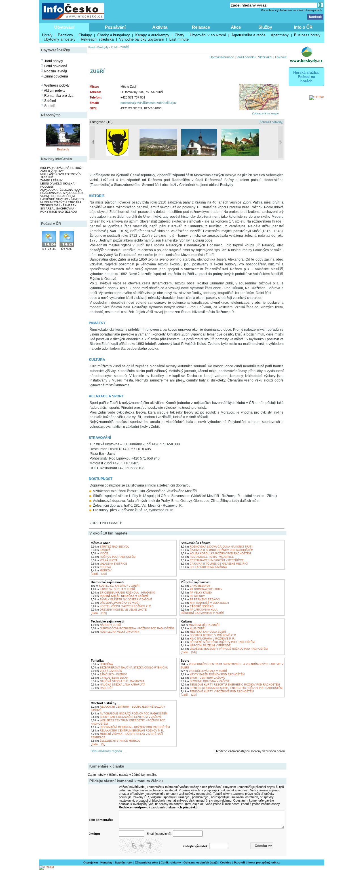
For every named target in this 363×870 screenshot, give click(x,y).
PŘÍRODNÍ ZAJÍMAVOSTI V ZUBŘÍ (202, 613)
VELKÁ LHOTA (104, 560)
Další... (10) (99, 574)
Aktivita (159, 27)
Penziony (65, 35)
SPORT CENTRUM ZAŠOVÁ (203, 677)
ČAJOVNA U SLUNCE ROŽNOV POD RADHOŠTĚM (217, 550)
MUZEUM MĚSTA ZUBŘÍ (200, 625)
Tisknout (280, 57)
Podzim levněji (55, 71)
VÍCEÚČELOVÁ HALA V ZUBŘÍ (204, 671)
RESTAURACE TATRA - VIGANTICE (207, 556)
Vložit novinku (246, 57)
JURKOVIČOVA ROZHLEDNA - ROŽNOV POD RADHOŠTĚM (132, 628)
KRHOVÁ (101, 567)
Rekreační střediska (97, 39)
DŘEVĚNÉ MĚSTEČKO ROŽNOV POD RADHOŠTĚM (218, 642)
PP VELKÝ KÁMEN (196, 592)
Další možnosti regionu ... (107, 751)
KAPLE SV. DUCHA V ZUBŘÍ (113, 589)
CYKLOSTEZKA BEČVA (109, 677)
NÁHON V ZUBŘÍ (106, 625)
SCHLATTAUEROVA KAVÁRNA (204, 567)
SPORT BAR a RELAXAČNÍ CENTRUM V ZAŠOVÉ (126, 717)
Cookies (225, 862)
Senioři (49, 106)
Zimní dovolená (56, 76)
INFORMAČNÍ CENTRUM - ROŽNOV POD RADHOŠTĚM (130, 727)
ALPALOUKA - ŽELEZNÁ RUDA (61, 189)
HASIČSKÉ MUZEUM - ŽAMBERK (62, 199)
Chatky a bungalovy (113, 35)
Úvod (91, 47)
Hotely (47, 35)
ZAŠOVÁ (100, 550)
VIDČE (99, 553)
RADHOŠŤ (102, 688)
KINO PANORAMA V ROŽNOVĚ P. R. (208, 638)
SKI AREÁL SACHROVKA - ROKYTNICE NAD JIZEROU (58, 210)
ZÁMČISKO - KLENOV (109, 674)
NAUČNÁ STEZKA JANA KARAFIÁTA (118, 684)
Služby (265, 27)
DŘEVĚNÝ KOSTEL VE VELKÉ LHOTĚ (119, 609)
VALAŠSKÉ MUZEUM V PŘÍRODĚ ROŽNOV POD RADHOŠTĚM (224, 648)
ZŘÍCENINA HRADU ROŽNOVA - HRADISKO (123, 592)
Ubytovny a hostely (59, 39)
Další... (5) (98, 744)
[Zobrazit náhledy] (271, 122)
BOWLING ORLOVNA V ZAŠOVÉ (205, 681)
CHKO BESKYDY (195, 585)
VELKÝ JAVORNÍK (106, 671)
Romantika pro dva (58, 96)
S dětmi (50, 101)
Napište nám (123, 862)
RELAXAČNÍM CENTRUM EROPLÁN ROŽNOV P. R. (127, 730)
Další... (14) (189, 652)
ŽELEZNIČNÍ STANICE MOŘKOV (115, 740)
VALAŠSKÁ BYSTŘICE (109, 563)
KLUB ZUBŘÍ (193, 628)
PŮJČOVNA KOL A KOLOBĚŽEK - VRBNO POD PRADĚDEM (62, 194)
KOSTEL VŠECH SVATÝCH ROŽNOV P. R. (121, 606)
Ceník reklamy (171, 862)
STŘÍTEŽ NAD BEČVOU (110, 546)
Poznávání (115, 27)
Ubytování (64, 27)
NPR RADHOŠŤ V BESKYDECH (205, 602)
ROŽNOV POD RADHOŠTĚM (113, 556)
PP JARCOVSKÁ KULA (199, 609)
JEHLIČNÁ (102, 664)
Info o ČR (303, 27)
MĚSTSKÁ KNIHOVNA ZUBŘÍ (203, 631)
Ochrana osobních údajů (200, 862)
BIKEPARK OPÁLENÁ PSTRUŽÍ (61, 167)
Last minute (179, 39)
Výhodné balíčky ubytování (141, 39)
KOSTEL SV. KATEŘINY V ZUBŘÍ (115, 585)
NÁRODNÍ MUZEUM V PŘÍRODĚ (206, 645)
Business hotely (307, 35)
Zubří (114, 47)
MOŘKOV (101, 570)
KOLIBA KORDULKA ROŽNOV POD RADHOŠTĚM (216, 553)
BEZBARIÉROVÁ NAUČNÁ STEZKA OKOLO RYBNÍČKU (129, 667)
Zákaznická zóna (146, 862)
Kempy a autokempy (152, 35)
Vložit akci (265, 57)
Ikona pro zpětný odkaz (264, 862)
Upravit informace (222, 57)
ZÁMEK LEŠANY (51, 180)
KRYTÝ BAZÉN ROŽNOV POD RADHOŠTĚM (213, 674)
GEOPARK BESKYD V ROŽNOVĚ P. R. (209, 635)
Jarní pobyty (53, 61)
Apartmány (280, 35)
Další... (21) (189, 694)
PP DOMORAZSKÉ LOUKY (201, 589)
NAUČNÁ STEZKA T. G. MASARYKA (117, 681)
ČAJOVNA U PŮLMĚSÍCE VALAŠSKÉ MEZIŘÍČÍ (214, 563)
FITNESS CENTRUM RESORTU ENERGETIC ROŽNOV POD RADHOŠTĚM (231, 688)
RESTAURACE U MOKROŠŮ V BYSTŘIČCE (212, 560)
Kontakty (106, 862)
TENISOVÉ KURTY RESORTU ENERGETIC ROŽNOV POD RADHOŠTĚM (230, 684)
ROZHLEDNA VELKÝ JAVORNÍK (115, 631)
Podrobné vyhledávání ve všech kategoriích (291, 10)
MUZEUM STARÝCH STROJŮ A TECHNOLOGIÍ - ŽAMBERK (60, 204)
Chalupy (85, 35)
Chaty (179, 35)
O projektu (90, 862)
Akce (236, 27)
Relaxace (201, 27)
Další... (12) (99, 613)
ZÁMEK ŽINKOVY (52, 171)
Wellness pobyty (56, 85)
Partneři (239, 862)
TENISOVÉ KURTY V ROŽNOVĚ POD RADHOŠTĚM (217, 691)
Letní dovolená (55, 66)
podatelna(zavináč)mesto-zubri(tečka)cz (149, 102)
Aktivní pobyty (54, 91)
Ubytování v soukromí (208, 35)
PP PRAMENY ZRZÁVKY (200, 599)
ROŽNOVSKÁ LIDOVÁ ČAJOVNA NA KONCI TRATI (216, 546)
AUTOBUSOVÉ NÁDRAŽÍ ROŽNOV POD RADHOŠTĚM (129, 713)
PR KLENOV (193, 596)
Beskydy (63, 149)
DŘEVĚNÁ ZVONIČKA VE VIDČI (115, 602)
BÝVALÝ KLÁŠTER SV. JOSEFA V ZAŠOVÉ (121, 599)
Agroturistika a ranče (248, 35)
